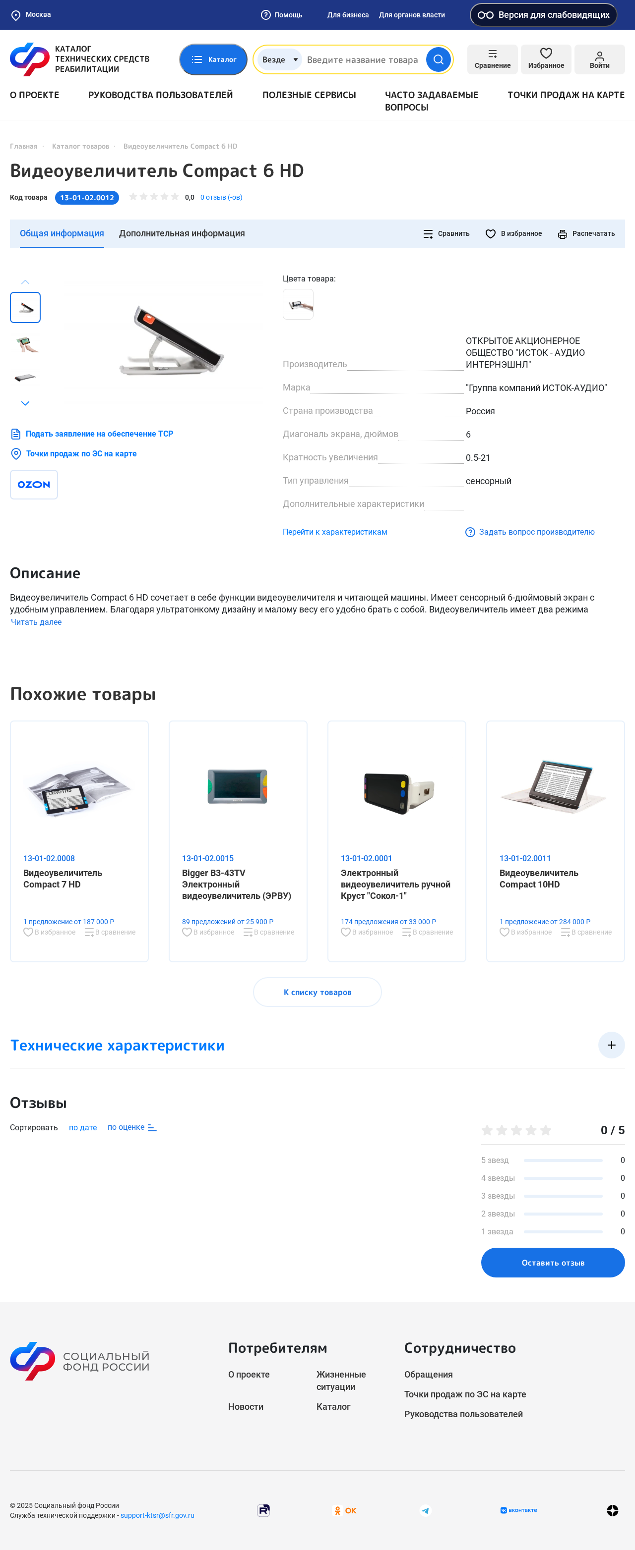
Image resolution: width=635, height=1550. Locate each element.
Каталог (334, 1406)
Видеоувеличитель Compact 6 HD (157, 170)
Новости (245, 1406)
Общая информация (62, 233)
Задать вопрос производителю (537, 532)
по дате (83, 1127)
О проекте (35, 95)
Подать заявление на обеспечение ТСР (99, 434)
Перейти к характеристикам (335, 532)
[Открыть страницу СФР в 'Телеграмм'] (425, 1510)
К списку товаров (318, 992)
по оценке (127, 1127)
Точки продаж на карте (566, 95)
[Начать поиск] (438, 59)
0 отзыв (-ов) (221, 197)
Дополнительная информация (182, 233)
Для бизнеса (348, 15)
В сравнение (114, 932)
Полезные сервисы (309, 95)
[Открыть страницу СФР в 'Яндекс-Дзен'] (612, 1510)
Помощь (288, 15)
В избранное (521, 233)
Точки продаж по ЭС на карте (81, 453)
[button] (25, 403)
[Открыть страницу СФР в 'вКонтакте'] (519, 1510)
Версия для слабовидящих (554, 14)
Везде (273, 59)
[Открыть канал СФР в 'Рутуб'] (263, 1510)
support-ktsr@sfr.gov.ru (157, 1515)
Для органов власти (412, 15)
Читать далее (36, 622)
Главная (24, 146)
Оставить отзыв (553, 1262)
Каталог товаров (80, 146)
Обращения (428, 1374)
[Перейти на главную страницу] (79, 59)
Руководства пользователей (160, 95)
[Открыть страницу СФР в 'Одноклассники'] (344, 1510)
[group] (163, 340)
